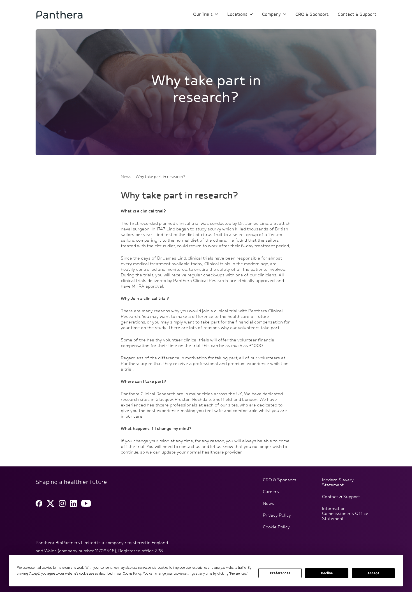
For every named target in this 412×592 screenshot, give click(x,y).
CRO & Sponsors (312, 14)
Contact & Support (357, 14)
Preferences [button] (238, 573)
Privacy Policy (277, 515)
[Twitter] (50, 503)
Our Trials (203, 14)
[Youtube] (86, 503)
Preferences (280, 573)
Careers (271, 491)
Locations (237, 14)
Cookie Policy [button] (132, 573)
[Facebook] (39, 503)
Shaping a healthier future (71, 482)
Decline (327, 573)
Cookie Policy (276, 527)
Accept (373, 573)
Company (271, 14)
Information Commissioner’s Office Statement (345, 513)
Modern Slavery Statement (338, 483)
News (126, 176)
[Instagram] (62, 503)
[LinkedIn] (73, 503)
